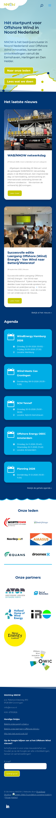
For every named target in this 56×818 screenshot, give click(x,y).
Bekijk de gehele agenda (38, 488)
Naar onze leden (18, 70)
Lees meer (15, 193)
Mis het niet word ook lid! (16, 733)
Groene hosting (44, 794)
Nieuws (25, 269)
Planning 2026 (26, 468)
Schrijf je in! (12, 773)
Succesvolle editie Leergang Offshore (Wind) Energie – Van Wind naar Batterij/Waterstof (27, 258)
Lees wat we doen (20, 81)
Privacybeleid (11, 797)
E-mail (7, 761)
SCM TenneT (24, 403)
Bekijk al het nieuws (41, 312)
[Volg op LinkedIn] (7, 806)
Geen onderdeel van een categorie (34, 162)
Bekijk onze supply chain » (16, 724)
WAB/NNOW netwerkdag (26, 155)
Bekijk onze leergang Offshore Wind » (21, 729)
